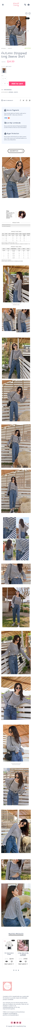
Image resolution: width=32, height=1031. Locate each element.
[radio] (4, 70)
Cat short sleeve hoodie (9, 953)
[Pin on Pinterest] (26, 100)
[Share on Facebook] (19, 100)
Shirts (10, 48)
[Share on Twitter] (23, 100)
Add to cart (17, 83)
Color (3, 66)
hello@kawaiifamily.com (9, 1007)
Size (2, 75)
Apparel (3, 48)
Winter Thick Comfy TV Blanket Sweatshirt (23, 954)
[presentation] (4, 31)
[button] (13, 970)
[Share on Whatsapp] (29, 100)
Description (14, 151)
